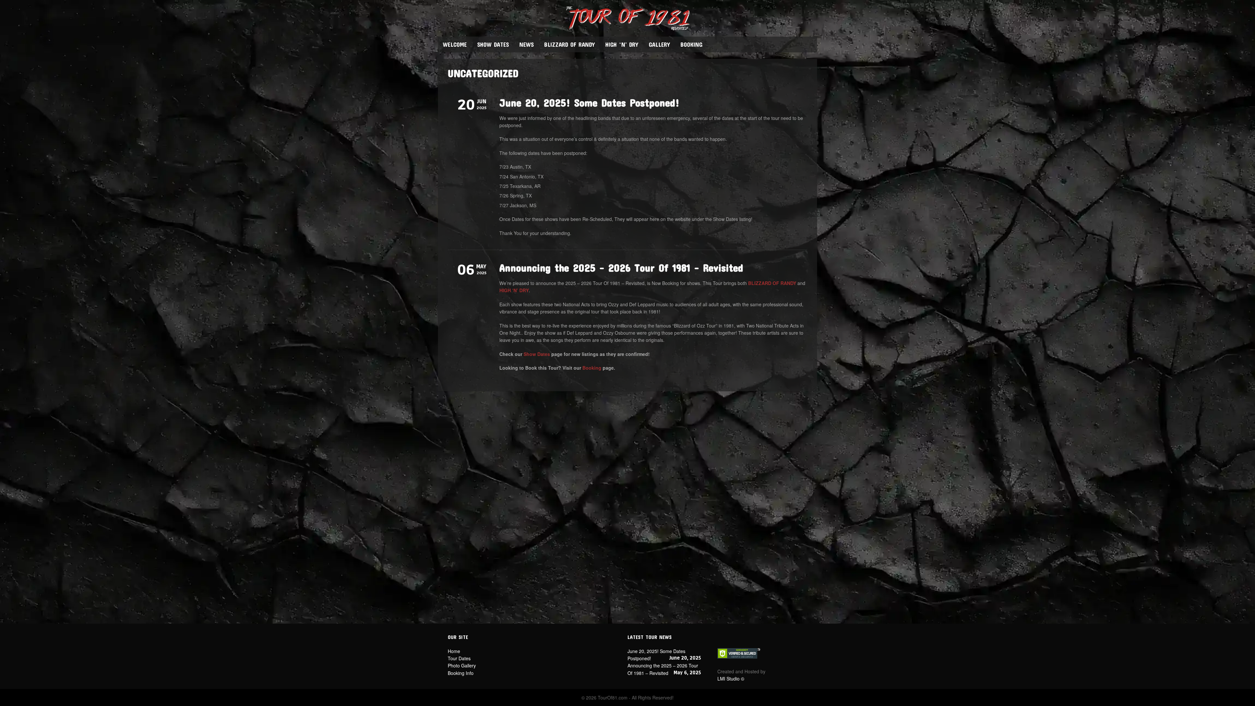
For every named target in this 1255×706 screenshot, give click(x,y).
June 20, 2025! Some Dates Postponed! (589, 102)
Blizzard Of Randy (569, 44)
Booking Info (461, 673)
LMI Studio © (730, 678)
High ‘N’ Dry (621, 44)
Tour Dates (459, 658)
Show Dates (493, 44)
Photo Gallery (462, 665)
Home (454, 651)
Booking (691, 44)
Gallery (659, 44)
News (526, 44)
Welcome (455, 44)
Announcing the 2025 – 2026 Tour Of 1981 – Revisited (621, 267)
